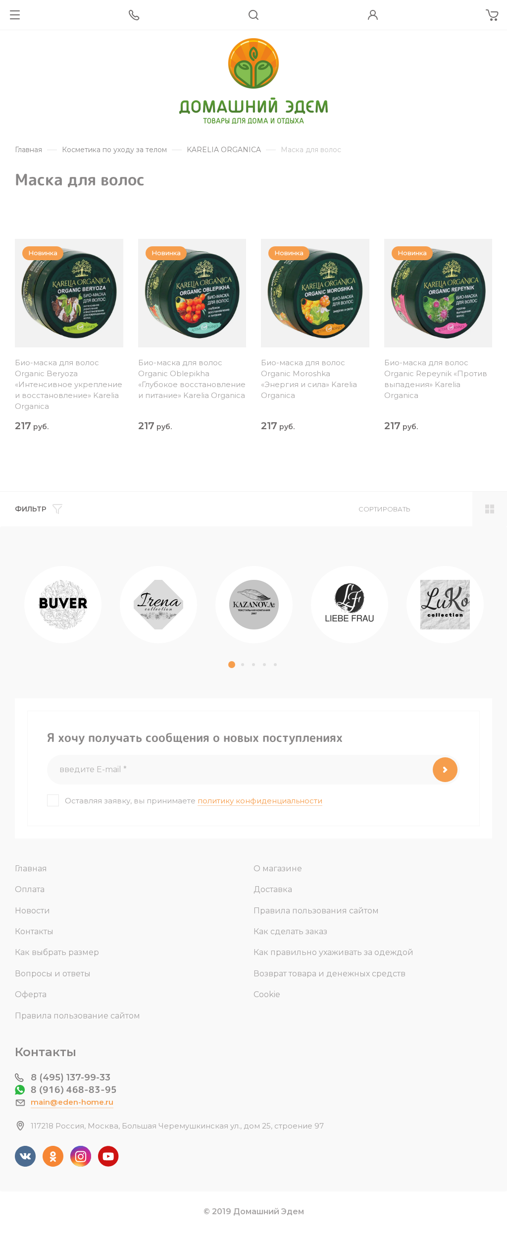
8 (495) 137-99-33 (70, 1077)
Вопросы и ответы (53, 973)
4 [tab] (264, 664)
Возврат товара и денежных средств (330, 973)
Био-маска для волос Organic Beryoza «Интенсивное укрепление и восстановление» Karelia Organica (68, 384)
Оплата (30, 889)
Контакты (34, 931)
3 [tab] (253, 664)
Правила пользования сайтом (316, 910)
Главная (31, 868)
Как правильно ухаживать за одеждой (333, 952)
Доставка (273, 889)
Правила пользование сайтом (77, 1015)
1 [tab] (231, 664)
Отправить (445, 769)
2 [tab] (242, 664)
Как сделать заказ (290, 931)
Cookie (267, 994)
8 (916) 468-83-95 (74, 1089)
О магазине (278, 868)
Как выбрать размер (57, 952)
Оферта (31, 994)
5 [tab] (275, 664)
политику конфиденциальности (260, 800)
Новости (32, 910)
